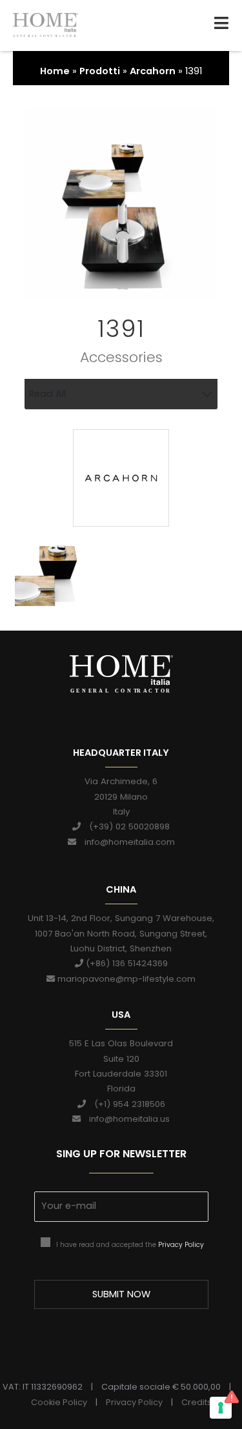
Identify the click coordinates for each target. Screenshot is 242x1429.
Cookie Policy (59, 1402)
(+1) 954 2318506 (125, 1104)
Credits (196, 1402)
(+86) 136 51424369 (125, 963)
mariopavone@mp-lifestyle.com (125, 979)
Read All (47, 393)
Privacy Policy (181, 1245)
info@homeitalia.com (125, 842)
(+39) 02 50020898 (125, 826)
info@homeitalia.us (125, 1119)
